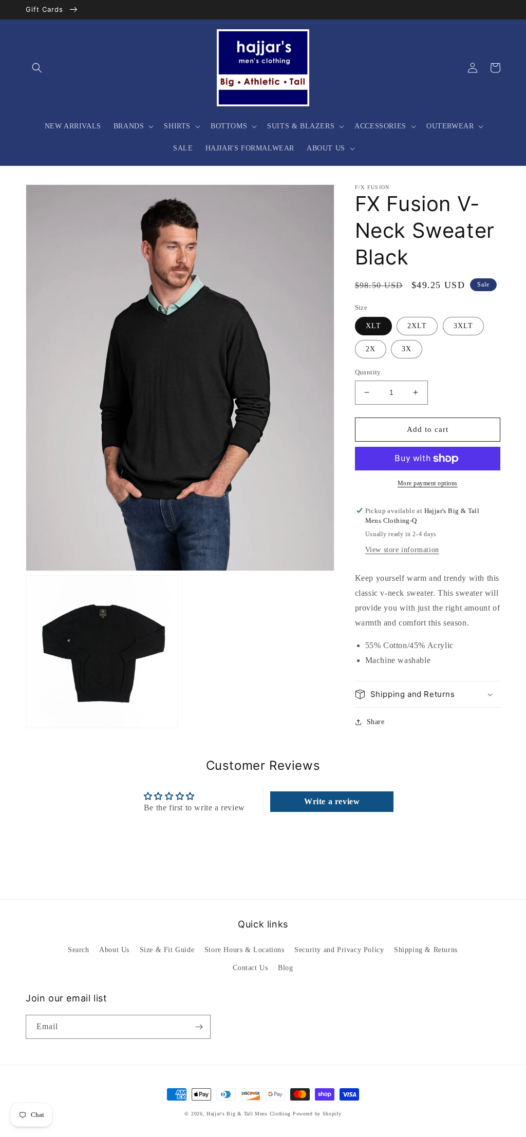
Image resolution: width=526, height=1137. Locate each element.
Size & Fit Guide (167, 950)
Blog (285, 968)
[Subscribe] (198, 1027)
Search (78, 950)
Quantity (368, 372)
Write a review (332, 801)
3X (406, 349)
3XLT (463, 326)
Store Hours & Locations (244, 950)
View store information (402, 550)
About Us (114, 950)
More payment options (428, 483)
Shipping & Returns (426, 950)
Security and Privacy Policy (339, 950)
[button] (37, 67)
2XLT (417, 326)
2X (370, 349)
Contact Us (250, 968)
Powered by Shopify (317, 1113)
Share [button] (376, 722)
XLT (373, 326)
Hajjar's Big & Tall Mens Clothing (248, 1113)
